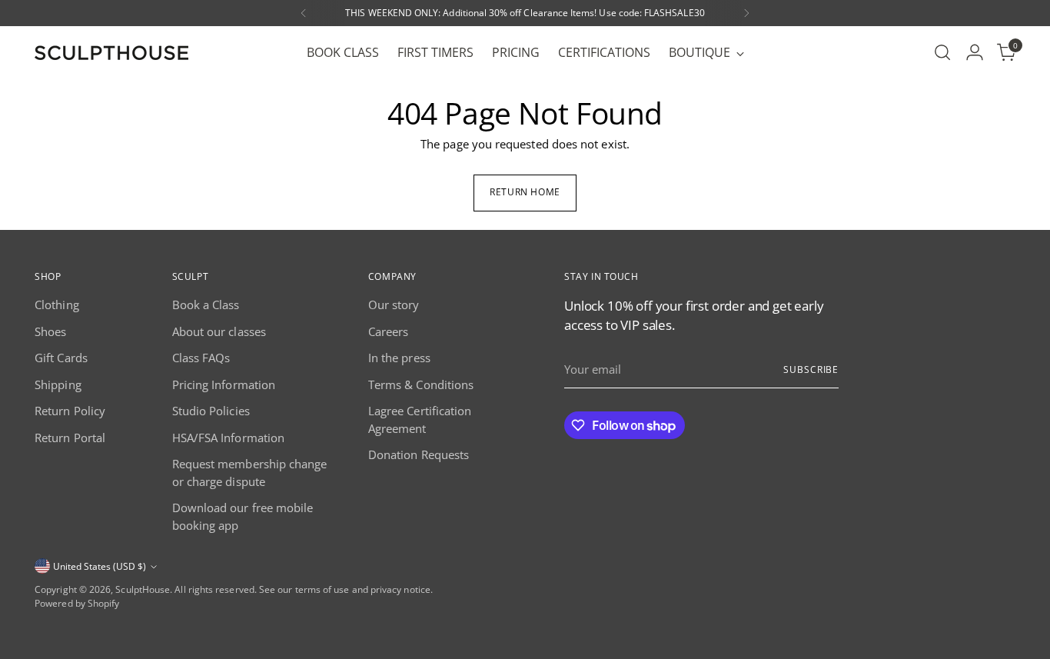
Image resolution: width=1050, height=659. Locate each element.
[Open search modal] (942, 52)
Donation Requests (418, 454)
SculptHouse (142, 589)
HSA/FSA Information (228, 437)
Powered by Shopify (77, 603)
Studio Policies (211, 410)
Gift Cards (61, 357)
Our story (394, 304)
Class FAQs (201, 357)
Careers (388, 331)
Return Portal (70, 437)
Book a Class (206, 304)
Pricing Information (223, 384)
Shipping (58, 384)
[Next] (746, 13)
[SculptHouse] (111, 52)
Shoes (50, 331)
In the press (399, 357)
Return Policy (70, 410)
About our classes (219, 331)
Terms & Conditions (420, 384)
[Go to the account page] (974, 52)
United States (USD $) (99, 566)
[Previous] (304, 13)
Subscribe (811, 369)
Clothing (57, 304)
